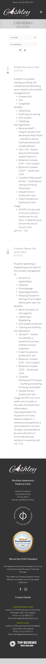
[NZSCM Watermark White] (23, 506)
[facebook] (20, 589)
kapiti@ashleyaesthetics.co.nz (26, 634)
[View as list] (25, 50)
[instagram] (25, 589)
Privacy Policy (23, 497)
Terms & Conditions (23, 491)
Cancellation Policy (23, 494)
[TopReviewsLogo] (23, 638)
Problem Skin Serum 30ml (26, 67)
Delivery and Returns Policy (23, 500)
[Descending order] (35, 37)
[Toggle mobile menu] (41, 12)
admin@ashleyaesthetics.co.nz (25, 618)
